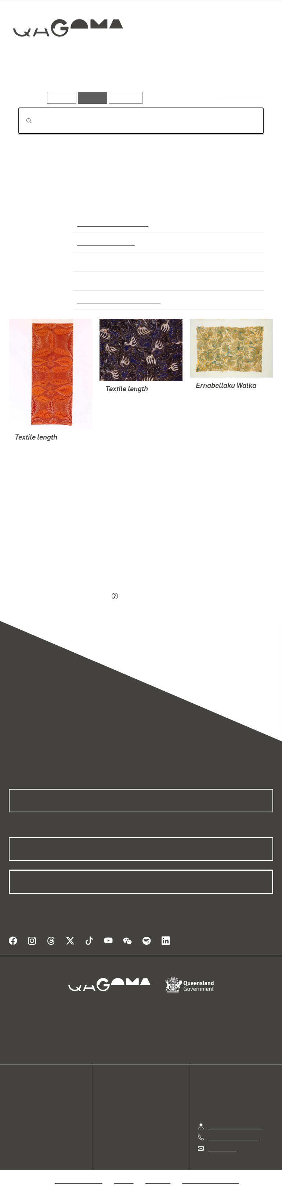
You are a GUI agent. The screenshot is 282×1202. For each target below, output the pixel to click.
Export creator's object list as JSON (63, 596)
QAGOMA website (32, 1106)
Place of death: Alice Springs (116, 300)
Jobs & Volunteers (78, 1180)
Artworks (33, 80)
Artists (69, 80)
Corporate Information (211, 1180)
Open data (22, 1097)
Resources (124, 97)
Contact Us (222, 1148)
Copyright (158, 1180)
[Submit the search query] (23, 120)
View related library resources (56, 555)
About (16, 1132)
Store (15, 1115)
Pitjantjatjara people (104, 242)
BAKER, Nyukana (37, 474)
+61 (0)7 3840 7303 (233, 1137)
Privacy (124, 1180)
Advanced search (242, 96)
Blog (15, 1124)
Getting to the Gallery (235, 1126)
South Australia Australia (111, 223)
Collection (68, 51)
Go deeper (106, 80)
